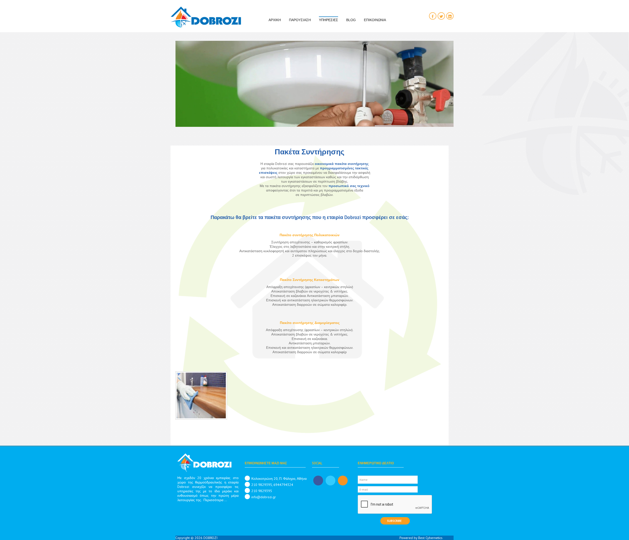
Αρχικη (275, 20)
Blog (351, 20)
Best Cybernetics (430, 538)
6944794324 (283, 484)
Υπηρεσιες (328, 20)
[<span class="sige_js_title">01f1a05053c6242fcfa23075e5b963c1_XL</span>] (202, 396)
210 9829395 (261, 484)
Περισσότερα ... (215, 500)
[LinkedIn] (450, 16)
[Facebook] (432, 16)
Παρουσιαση (300, 20)
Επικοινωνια (375, 20)
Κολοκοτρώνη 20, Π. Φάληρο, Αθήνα (279, 478)
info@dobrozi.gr (263, 497)
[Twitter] (441, 16)
